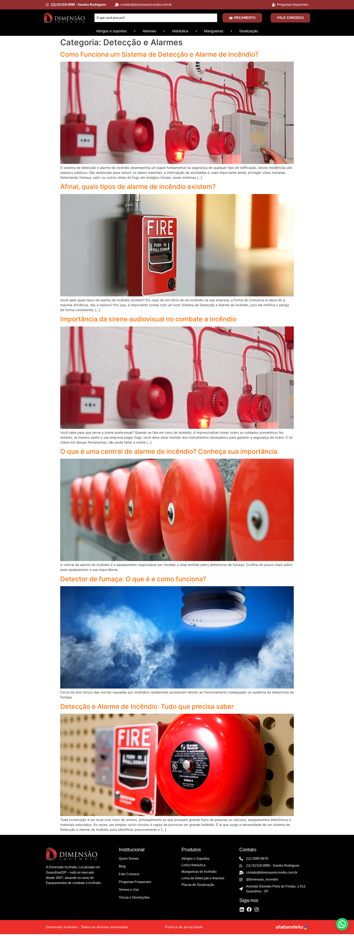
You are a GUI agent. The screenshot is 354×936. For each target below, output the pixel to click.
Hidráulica (180, 31)
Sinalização (248, 31)
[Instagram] (256, 909)
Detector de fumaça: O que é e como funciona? (133, 579)
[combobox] (155, 18)
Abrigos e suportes (111, 31)
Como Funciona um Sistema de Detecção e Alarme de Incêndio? (159, 54)
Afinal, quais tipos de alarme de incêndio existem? (138, 187)
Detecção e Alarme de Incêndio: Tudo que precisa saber (147, 706)
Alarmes (149, 31)
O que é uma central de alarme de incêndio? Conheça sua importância (168, 451)
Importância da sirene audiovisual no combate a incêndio (148, 319)
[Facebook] (249, 909)
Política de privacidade (184, 927)
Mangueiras (213, 31)
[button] (342, 924)
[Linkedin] (241, 909)
